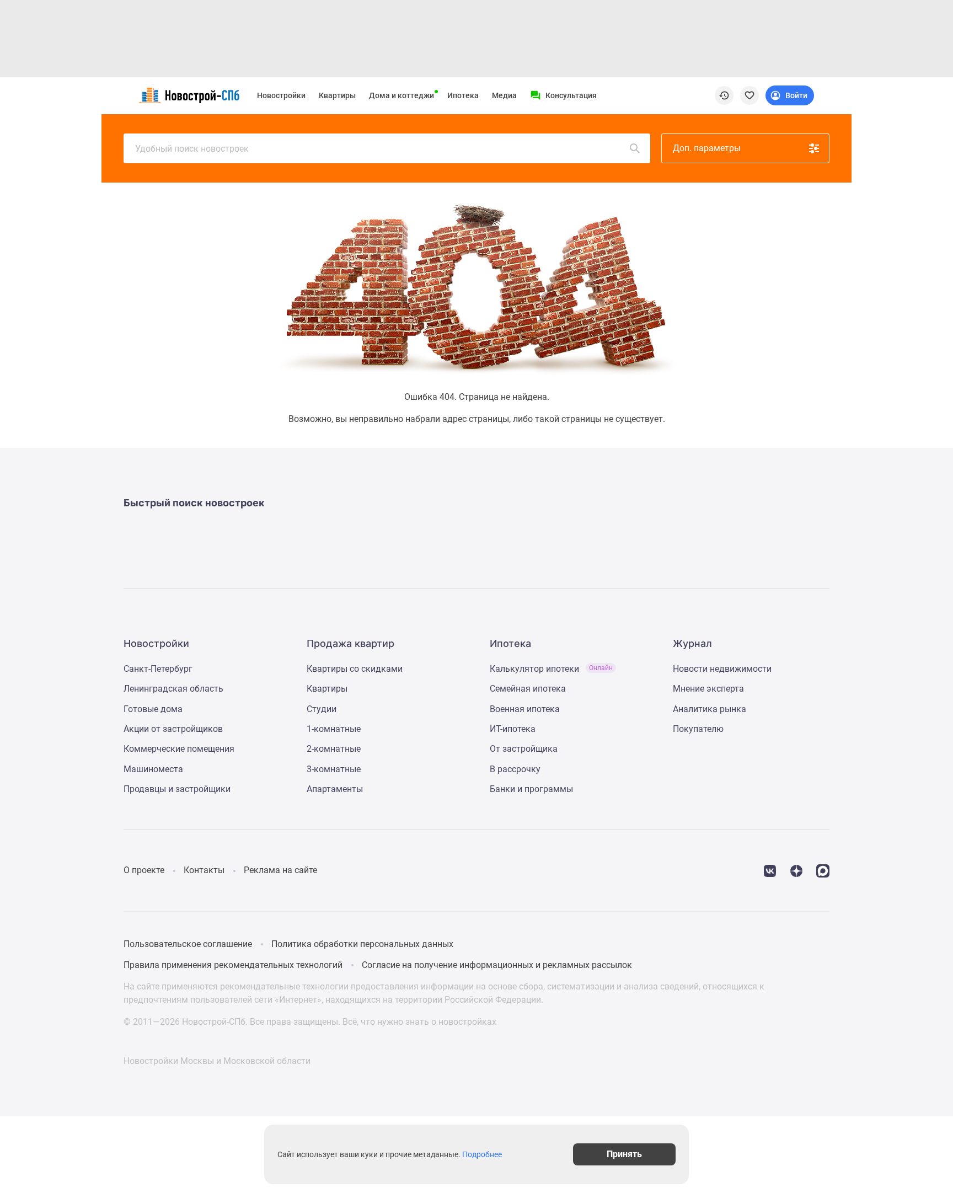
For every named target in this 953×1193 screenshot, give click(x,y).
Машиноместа (153, 769)
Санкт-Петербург (158, 669)
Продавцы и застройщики (177, 789)
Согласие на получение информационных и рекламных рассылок (497, 965)
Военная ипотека (525, 709)
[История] (724, 95)
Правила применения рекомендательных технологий (233, 965)
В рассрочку (515, 769)
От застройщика (524, 748)
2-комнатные (334, 748)
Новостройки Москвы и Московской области (217, 1061)
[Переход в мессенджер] (822, 870)
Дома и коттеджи (401, 95)
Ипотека (463, 95)
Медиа (504, 95)
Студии (321, 709)
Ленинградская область (173, 688)
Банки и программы (531, 789)
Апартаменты (335, 789)
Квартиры (337, 95)
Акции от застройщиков (173, 729)
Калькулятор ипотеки (551, 669)
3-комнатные (334, 769)
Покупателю (698, 729)
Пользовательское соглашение (188, 944)
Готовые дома (153, 709)
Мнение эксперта (708, 688)
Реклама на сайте (280, 870)
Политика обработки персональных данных (362, 944)
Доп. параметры (707, 148)
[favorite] (749, 95)
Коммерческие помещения (179, 748)
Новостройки (281, 95)
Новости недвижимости (722, 669)
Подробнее (482, 1154)
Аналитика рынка (709, 709)
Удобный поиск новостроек (192, 148)
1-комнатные (334, 729)
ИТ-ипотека (513, 729)
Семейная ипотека (528, 688)
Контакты (204, 870)
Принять (624, 1154)
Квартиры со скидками (355, 669)
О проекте (144, 870)
